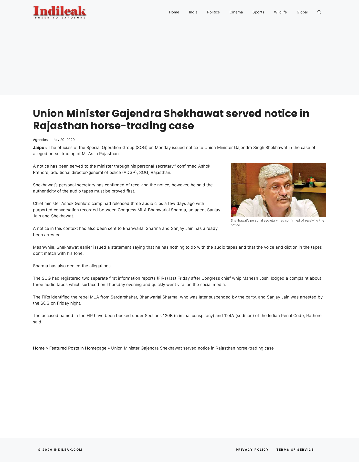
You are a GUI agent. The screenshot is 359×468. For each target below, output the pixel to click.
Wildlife (280, 12)
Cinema (236, 12)
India (193, 12)
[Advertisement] (179, 61)
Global (302, 12)
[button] (319, 12)
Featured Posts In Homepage (77, 348)
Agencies (40, 140)
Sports (258, 12)
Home (174, 12)
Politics (213, 12)
